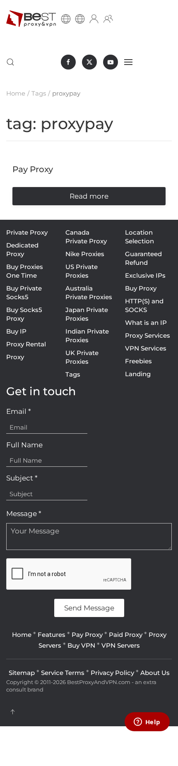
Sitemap (22, 673)
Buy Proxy (140, 288)
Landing (138, 374)
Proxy (15, 357)
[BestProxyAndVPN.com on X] (89, 62)
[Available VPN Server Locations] (80, 19)
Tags (72, 374)
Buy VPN (81, 645)
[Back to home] (31, 18)
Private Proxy (27, 232)
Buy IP (16, 331)
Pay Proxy (87, 635)
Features (51, 635)
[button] (10, 62)
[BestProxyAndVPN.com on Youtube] (110, 62)
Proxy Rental (26, 344)
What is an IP (146, 323)
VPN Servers (120, 645)
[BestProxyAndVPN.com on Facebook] (68, 62)
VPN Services (145, 348)
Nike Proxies (84, 254)
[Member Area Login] (94, 19)
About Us (155, 673)
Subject (22, 478)
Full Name (24, 445)
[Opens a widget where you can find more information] (147, 722)
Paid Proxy (125, 635)
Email (18, 411)
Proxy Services (147, 335)
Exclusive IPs (145, 275)
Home (21, 635)
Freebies (138, 361)
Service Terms (62, 673)
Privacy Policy (112, 673)
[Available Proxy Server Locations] (66, 19)
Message (23, 513)
